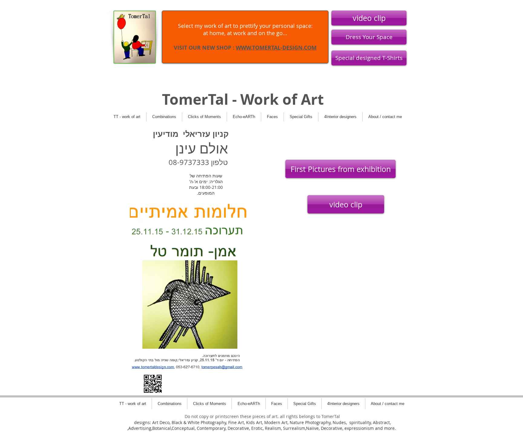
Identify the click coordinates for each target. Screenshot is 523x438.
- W (241, 99)
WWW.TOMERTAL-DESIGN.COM (276, 47)
